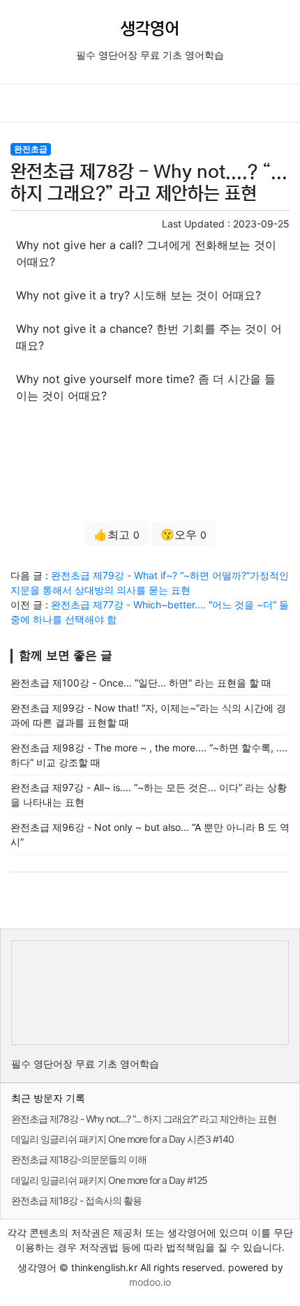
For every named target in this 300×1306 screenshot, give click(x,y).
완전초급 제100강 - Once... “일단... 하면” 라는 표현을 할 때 (140, 683)
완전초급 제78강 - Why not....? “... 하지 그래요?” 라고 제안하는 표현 (143, 1119)
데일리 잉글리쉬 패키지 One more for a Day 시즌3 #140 (122, 1139)
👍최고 (116, 534)
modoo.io (150, 1282)
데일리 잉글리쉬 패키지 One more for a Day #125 (109, 1180)
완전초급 (30, 149)
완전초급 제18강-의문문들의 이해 (79, 1159)
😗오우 (183, 534)
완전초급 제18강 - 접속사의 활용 (76, 1200)
